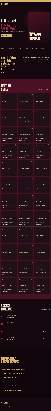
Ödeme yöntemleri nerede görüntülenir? (12, 381)
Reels (35, 4)
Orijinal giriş (47, 4)
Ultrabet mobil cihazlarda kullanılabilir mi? (13, 373)
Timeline (38, 4)
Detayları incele (5, 107)
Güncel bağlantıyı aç (6, 35)
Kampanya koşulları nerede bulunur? (11, 390)
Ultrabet (4, 4)
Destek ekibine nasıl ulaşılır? (9, 386)
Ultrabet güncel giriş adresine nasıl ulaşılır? (13, 369)
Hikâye (31, 4)
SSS (42, 4)
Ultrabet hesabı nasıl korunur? (10, 377)
